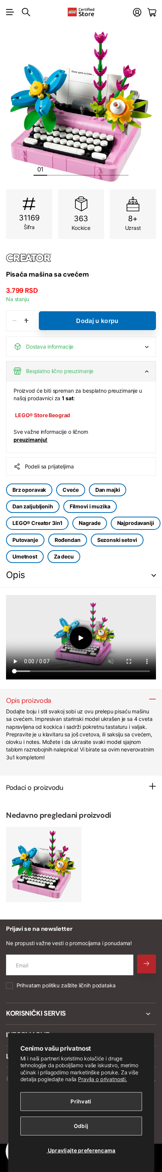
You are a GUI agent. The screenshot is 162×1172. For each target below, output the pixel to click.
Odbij (81, 1126)
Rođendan (68, 540)
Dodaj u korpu (97, 320)
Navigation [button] (10, 12)
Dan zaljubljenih (32, 506)
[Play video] (81, 638)
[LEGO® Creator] (81, 257)
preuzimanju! (30, 439)
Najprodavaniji (135, 523)
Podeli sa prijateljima (49, 466)
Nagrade (89, 523)
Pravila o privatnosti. (102, 1079)
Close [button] (81, 1014)
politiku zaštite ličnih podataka (79, 985)
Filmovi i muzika (90, 506)
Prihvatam (66, 985)
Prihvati (80, 1101)
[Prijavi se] (137, 12)
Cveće (70, 490)
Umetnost (24, 556)
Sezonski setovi (117, 540)
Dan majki (107, 490)
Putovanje (25, 540)
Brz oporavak (29, 490)
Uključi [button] (153, 575)
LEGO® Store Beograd (42, 415)
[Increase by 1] (26, 321)
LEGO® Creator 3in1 (37, 523)
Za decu (64, 556)
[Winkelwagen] (151, 12)
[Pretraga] (26, 12)
